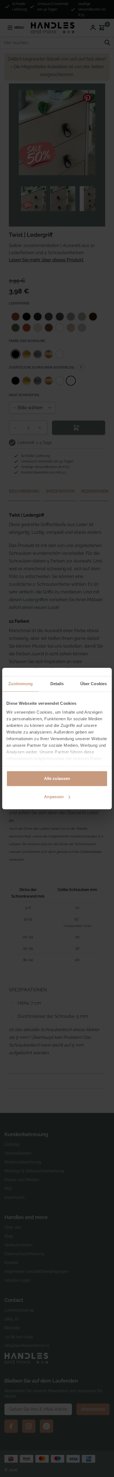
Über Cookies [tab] (93, 683)
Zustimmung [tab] (20, 683)
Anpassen (54, 796)
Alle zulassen (57, 778)
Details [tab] (57, 683)
